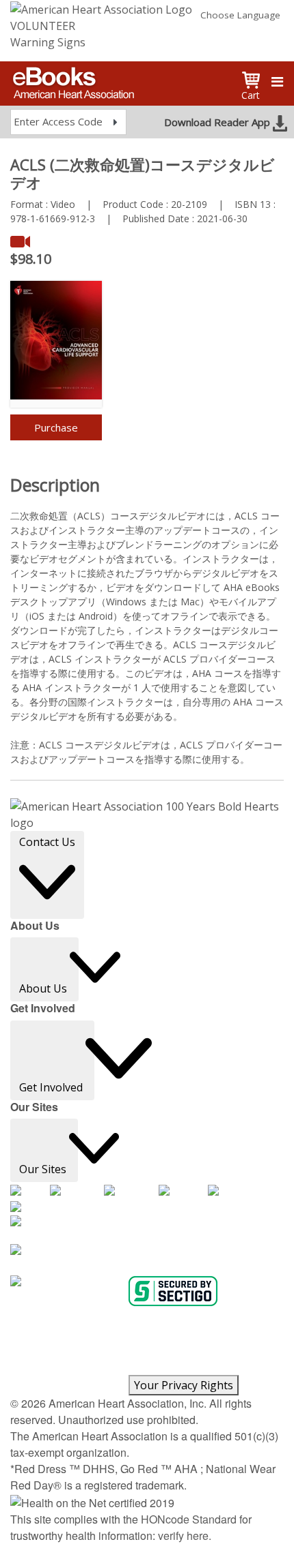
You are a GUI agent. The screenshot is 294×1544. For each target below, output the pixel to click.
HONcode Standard (189, 1519)
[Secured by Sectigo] (173, 1291)
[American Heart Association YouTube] (183, 1191)
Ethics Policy (206, 1334)
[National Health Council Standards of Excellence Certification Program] (147, 1229)
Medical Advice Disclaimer (182, 1317)
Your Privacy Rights (183, 1385)
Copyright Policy (45, 1334)
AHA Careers (38, 1317)
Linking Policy (146, 1350)
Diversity (149, 1367)
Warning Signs (47, 42)
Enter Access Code (58, 121)
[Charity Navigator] (67, 1282)
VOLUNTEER (42, 25)
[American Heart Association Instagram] (131, 1191)
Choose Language (240, 15)
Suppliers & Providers (214, 1367)
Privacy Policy (96, 1317)
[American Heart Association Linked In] (33, 1208)
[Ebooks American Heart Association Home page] (72, 78)
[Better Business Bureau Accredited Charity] (147, 1258)
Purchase (56, 427)
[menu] (277, 82)
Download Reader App (218, 122)
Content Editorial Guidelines (70, 1367)
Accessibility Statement (129, 1334)
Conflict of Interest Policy (63, 1350)
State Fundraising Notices (66, 1383)
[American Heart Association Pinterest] (232, 1191)
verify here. (184, 1535)
